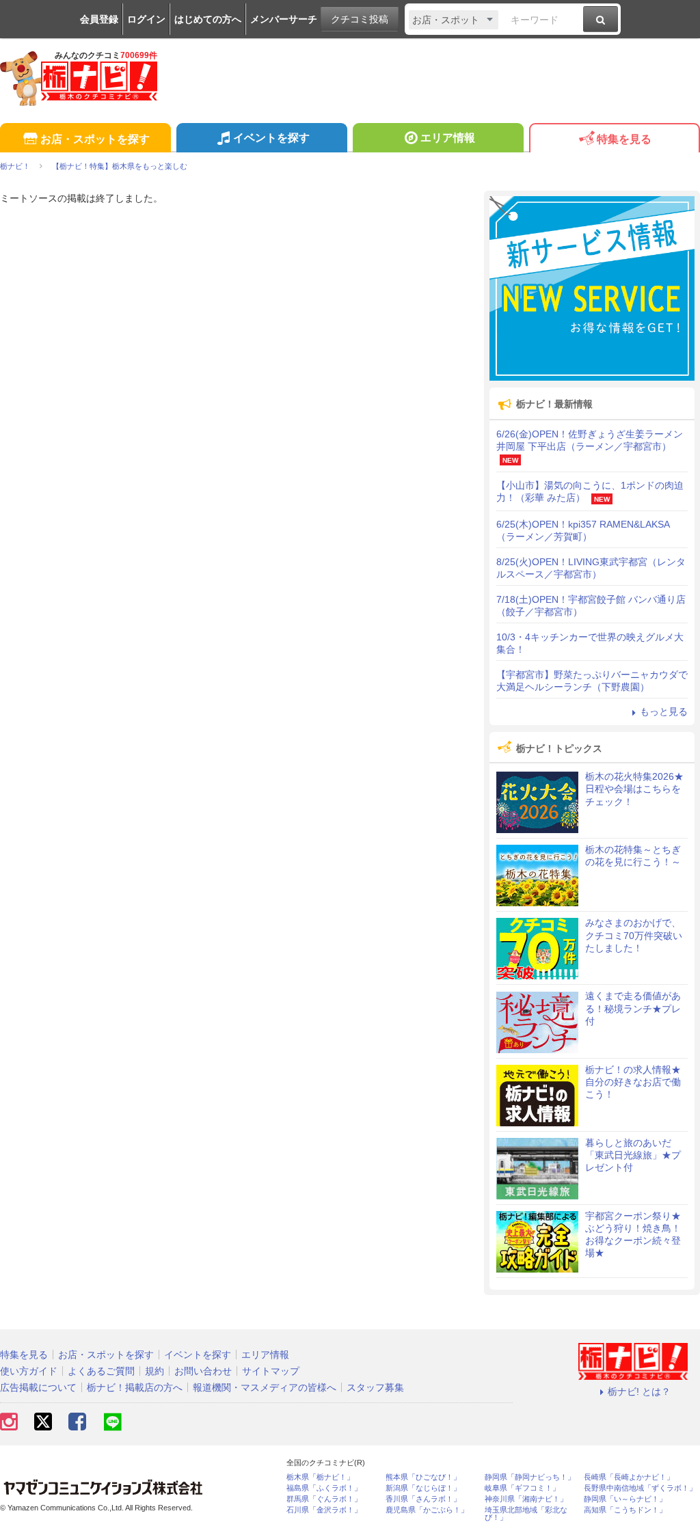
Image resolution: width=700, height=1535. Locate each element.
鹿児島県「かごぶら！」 (427, 1510)
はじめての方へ (207, 19)
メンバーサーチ (283, 19)
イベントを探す (271, 138)
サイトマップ (270, 1371)
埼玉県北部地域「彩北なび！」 (526, 1513)
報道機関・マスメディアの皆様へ (264, 1387)
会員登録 (99, 19)
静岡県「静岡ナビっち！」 (530, 1477)
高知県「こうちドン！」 (625, 1510)
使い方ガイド (28, 1371)
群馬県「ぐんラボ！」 (324, 1499)
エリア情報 (447, 138)
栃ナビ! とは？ (639, 1391)
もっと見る (664, 711)
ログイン (146, 19)
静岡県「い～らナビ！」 (625, 1499)
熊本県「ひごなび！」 (423, 1477)
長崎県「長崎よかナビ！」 (629, 1477)
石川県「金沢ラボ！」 (324, 1510)
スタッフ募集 (375, 1387)
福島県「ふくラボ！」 (324, 1488)
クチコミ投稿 (359, 19)
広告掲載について (38, 1387)
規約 (154, 1371)
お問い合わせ (203, 1371)
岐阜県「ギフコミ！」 (522, 1488)
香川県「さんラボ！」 (423, 1499)
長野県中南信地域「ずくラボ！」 (640, 1488)
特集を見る (624, 139)
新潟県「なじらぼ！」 (423, 1488)
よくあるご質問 (101, 1371)
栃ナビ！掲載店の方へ (135, 1387)
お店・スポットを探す (95, 139)
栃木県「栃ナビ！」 (320, 1477)
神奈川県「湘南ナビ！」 (526, 1499)
